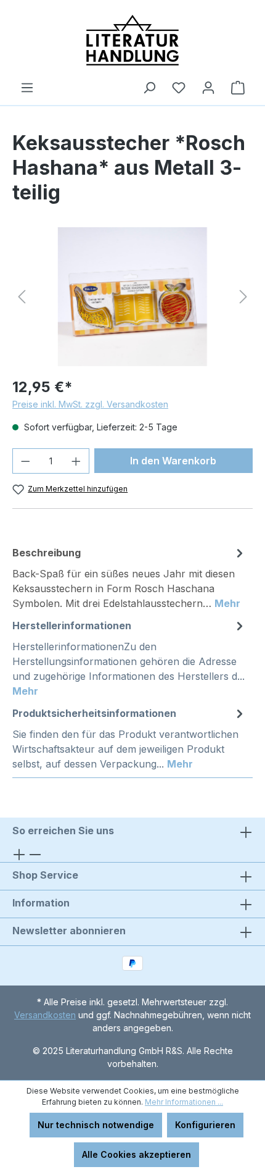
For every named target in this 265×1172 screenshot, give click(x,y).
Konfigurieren (205, 1125)
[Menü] (27, 87)
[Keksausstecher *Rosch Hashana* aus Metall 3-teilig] (132, 296)
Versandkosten (45, 1015)
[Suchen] (149, 87)
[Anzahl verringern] (25, 461)
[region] (132, 296)
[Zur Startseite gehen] (132, 40)
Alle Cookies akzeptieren (136, 1154)
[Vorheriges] (21, 297)
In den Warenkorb (173, 460)
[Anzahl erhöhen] (76, 461)
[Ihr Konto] (208, 87)
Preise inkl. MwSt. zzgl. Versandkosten (90, 404)
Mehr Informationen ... (184, 1102)
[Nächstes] (243, 297)
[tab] (129, 577)
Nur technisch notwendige (96, 1125)
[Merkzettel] (179, 87)
